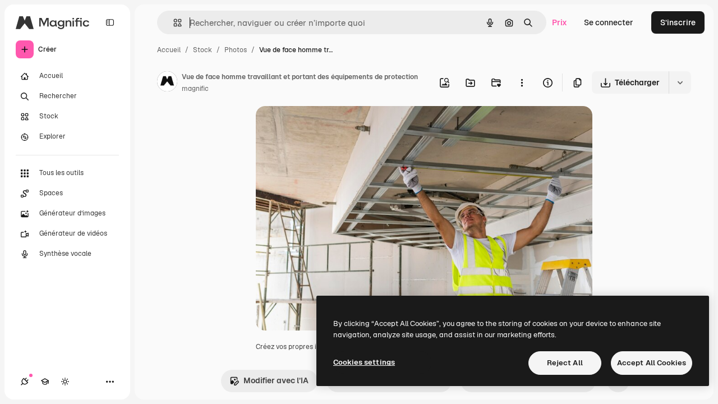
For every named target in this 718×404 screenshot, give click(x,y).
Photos (235, 49)
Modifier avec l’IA (276, 380)
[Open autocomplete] (173, 23)
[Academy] (45, 382)
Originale (330, 127)
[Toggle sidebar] (110, 22)
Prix (559, 22)
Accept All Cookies (651, 363)
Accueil (169, 49)
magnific (195, 88)
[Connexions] (25, 382)
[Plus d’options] (521, 82)
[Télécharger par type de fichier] (680, 82)
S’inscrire (678, 22)
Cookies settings (364, 362)
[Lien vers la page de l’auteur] (167, 83)
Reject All (565, 363)
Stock (202, 49)
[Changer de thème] (65, 382)
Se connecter (608, 22)
